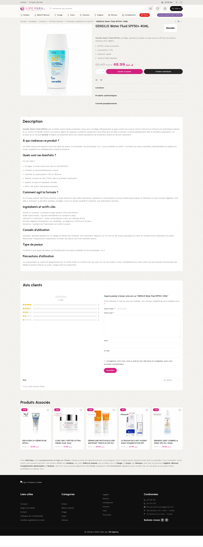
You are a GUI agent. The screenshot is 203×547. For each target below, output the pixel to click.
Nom (106, 341)
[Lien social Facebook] (176, 2)
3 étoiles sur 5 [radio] (122, 309)
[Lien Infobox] (167, 2)
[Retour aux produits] (178, 21)
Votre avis (109, 313)
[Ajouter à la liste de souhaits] (101, 80)
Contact (23, 512)
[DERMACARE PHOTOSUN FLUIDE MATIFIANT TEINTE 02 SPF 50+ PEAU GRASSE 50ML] (101, 422)
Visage (64, 512)
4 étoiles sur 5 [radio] (124, 309)
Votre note (109, 309)
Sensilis (45, 135)
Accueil (23, 21)
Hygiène (106, 494)
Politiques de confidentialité (31, 516)
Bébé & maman (68, 508)
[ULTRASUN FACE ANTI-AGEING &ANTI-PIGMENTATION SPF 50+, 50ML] (134, 422)
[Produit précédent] (175, 21)
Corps (64, 516)
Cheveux (65, 520)
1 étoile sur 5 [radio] (118, 309)
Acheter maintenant (163, 71)
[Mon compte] (165, 8)
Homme (106, 507)
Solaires (42, 21)
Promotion (107, 515)
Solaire (64, 504)
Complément (108, 503)
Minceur (106, 499)
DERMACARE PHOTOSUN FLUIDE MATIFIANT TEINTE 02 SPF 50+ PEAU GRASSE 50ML (101, 443)
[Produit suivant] (181, 21)
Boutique (32, 21)
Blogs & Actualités (27, 508)
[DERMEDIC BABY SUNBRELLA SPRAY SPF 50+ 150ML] (167, 422)
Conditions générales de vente (32, 520)
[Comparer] (96, 80)
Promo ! (146, 15)
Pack (105, 511)
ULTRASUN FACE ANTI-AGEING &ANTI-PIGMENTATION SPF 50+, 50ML (134, 443)
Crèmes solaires (56, 21)
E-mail (106, 351)
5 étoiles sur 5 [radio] (126, 309)
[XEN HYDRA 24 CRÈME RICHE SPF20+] (35, 422)
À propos (24, 504)
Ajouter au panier (124, 71)
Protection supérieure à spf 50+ (80, 21)
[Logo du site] (32, 8)
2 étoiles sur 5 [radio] (120, 309)
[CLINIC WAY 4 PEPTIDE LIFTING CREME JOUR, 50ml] (68, 422)
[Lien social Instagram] (181, 2)
